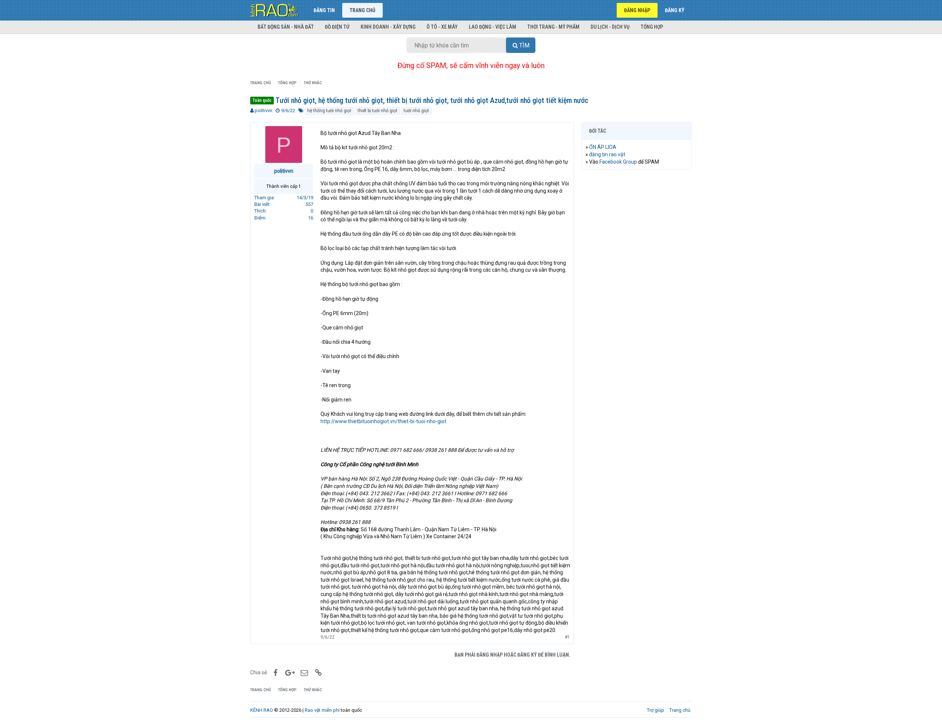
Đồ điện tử (337, 27)
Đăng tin (324, 10)
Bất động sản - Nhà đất (286, 27)
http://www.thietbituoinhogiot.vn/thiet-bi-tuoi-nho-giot (383, 421)
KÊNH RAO (261, 710)
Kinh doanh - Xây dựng (388, 27)
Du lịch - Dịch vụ (610, 27)
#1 (567, 637)
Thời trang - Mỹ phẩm (553, 27)
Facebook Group (618, 162)
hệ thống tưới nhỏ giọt (329, 110)
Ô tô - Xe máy (442, 27)
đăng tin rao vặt (607, 154)
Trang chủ (362, 10)
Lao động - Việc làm (492, 27)
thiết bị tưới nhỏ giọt (377, 110)
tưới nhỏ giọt (416, 110)
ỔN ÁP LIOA (602, 147)
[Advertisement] (636, 287)
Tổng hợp (652, 27)
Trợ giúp (655, 710)
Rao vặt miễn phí (322, 710)
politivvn (263, 110)
